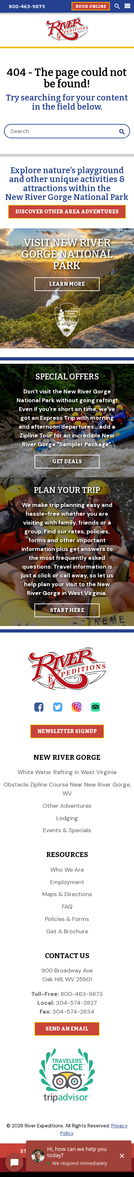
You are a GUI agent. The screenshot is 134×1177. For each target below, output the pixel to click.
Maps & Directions (67, 894)
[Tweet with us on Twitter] (57, 710)
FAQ (67, 906)
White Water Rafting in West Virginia (67, 772)
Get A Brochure (67, 931)
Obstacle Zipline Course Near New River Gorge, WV (67, 789)
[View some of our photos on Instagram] (76, 710)
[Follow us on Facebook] (39, 710)
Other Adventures (67, 806)
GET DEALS (67, 461)
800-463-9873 (27, 6)
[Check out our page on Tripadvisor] (95, 710)
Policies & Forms (67, 919)
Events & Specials (67, 830)
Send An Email (67, 1029)
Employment (67, 882)
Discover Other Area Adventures (67, 211)
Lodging (67, 818)
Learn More (67, 284)
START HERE (67, 610)
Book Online (90, 6)
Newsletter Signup (67, 731)
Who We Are (67, 870)
